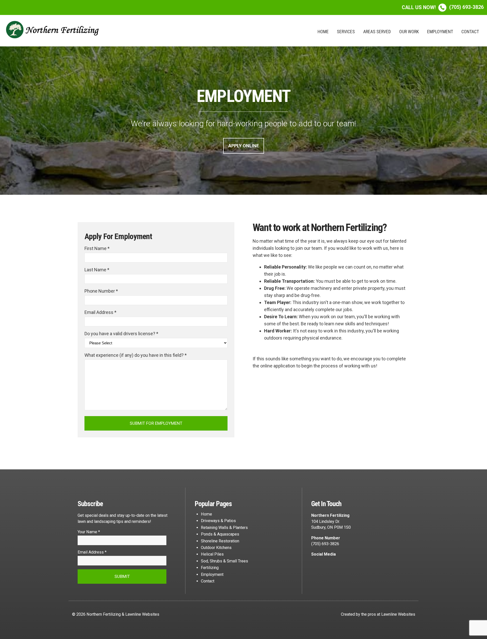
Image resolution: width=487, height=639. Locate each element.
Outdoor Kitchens (216, 547)
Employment (440, 31)
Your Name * (89, 531)
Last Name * (96, 269)
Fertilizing (210, 567)
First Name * (97, 248)
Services (346, 31)
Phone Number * (101, 291)
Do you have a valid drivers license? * (121, 333)
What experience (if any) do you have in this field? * (135, 355)
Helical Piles (212, 554)
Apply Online (243, 145)
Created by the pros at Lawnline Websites (378, 614)
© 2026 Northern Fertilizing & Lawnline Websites (115, 614)
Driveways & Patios (218, 520)
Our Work (409, 31)
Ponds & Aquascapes (220, 534)
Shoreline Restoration (220, 541)
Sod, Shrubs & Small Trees (224, 561)
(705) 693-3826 (443, 7)
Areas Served (377, 31)
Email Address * (100, 312)
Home (323, 31)
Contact (470, 31)
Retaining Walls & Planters (224, 527)
